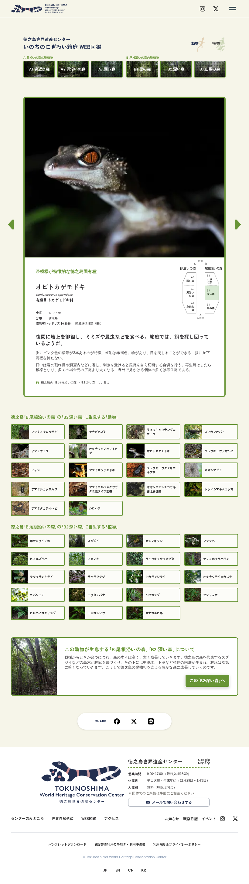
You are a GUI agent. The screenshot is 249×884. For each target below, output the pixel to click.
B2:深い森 (88, 382)
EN (117, 870)
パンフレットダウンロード (67, 844)
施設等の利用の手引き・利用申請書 (119, 844)
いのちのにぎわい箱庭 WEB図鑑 (62, 43)
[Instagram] (202, 8)
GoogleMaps (204, 761)
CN (130, 870)
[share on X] (134, 721)
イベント (209, 818)
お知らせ (172, 818)
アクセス (111, 818)
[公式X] (235, 818)
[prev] (10, 216)
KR (143, 870)
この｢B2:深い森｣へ (207, 680)
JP (105, 870)
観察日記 (190, 818)
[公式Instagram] (222, 818)
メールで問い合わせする (172, 802)
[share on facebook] (117, 721)
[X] (216, 8)
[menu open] (232, 8)
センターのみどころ (27, 818)
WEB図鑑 (88, 818)
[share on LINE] (151, 721)
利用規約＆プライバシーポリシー (177, 844)
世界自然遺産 (62, 818)
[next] (239, 216)
